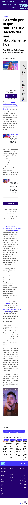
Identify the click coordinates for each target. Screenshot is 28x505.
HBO (25, 478)
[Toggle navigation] (1, 7)
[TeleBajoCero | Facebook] (1, 10)
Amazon (21, 489)
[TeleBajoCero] (7, 463)
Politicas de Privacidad (13, 499)
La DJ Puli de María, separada (24, 73)
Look (19, 1)
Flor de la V (13, 431)
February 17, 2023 (13, 230)
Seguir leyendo (14, 134)
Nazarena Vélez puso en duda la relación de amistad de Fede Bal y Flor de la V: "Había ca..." (14, 187)
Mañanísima (7, 440)
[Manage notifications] (25, 502)
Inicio (3, 1)
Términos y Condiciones (5, 499)
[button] (10, 203)
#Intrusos (15, 227)
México (11, 501)
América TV (21, 431)
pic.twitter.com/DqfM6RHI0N (12, 309)
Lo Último (9, 1)
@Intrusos (8, 227)
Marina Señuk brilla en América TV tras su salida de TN (18, 449)
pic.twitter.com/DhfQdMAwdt (12, 229)
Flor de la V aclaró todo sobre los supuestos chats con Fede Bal (13, 140)
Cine (25, 481)
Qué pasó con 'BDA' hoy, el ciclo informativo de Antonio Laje (13, 450)
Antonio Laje (14, 440)
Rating (23, 1)
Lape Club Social (21, 440)
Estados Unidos (6, 501)
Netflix (25, 473)
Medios (15, 1)
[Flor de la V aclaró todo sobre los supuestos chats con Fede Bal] (6, 136)
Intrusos (6, 431)
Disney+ (26, 475)
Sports (25, 484)
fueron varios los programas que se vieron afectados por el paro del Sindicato (10, 106)
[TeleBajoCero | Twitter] (3, 10)
